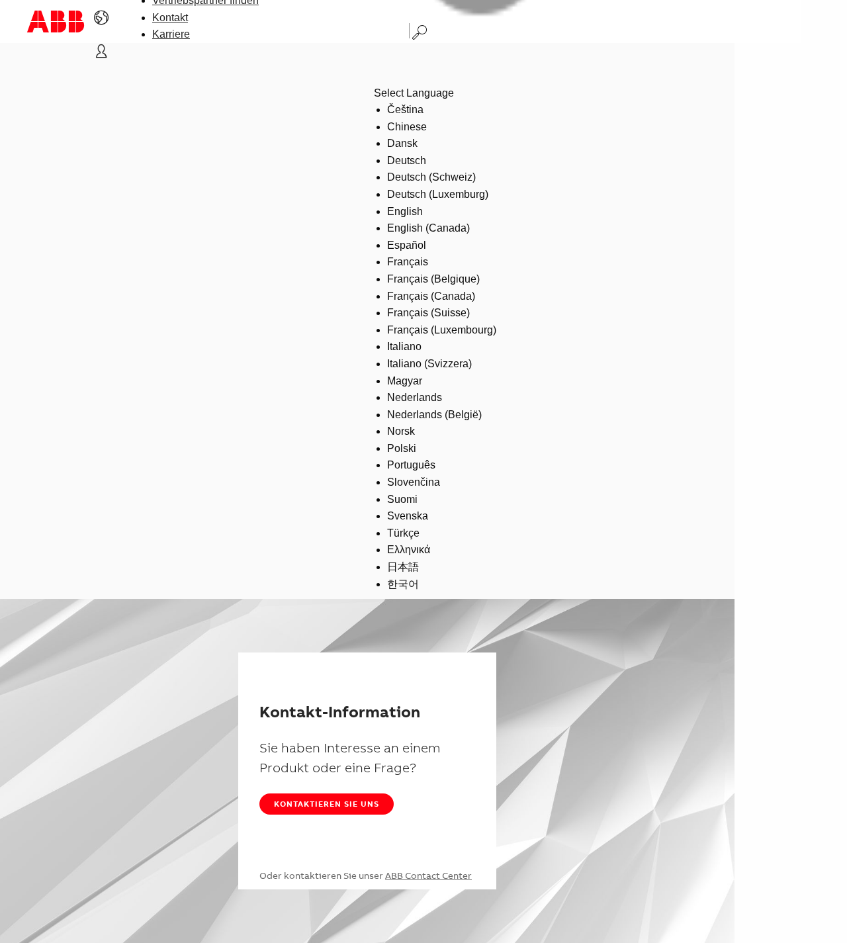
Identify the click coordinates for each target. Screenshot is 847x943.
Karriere (171, 34)
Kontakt (170, 17)
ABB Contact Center (428, 875)
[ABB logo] (55, 21)
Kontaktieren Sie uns (326, 804)
